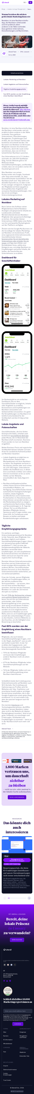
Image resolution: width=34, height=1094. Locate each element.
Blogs (3, 9)
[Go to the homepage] (7, 950)
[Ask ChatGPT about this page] (4, 964)
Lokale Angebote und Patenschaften (16, 84)
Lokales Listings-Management (16, 9)
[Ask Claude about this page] (8, 964)
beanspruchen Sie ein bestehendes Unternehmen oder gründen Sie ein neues (15, 241)
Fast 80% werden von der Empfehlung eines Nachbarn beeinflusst (16, 95)
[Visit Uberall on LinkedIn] (4, 981)
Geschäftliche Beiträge (20, 436)
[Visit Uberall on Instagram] (10, 981)
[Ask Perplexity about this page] (15, 964)
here (27, 1017)
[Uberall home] (5, 2)
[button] (25, 2)
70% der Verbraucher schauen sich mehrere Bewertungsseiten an (16, 596)
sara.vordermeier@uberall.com (16, 120)
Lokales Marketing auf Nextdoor (14, 79)
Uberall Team (12, 52)
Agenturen (15, 705)
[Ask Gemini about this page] (11, 964)
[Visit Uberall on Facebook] (7, 981)
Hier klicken (25, 110)
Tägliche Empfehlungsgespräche (14, 89)
